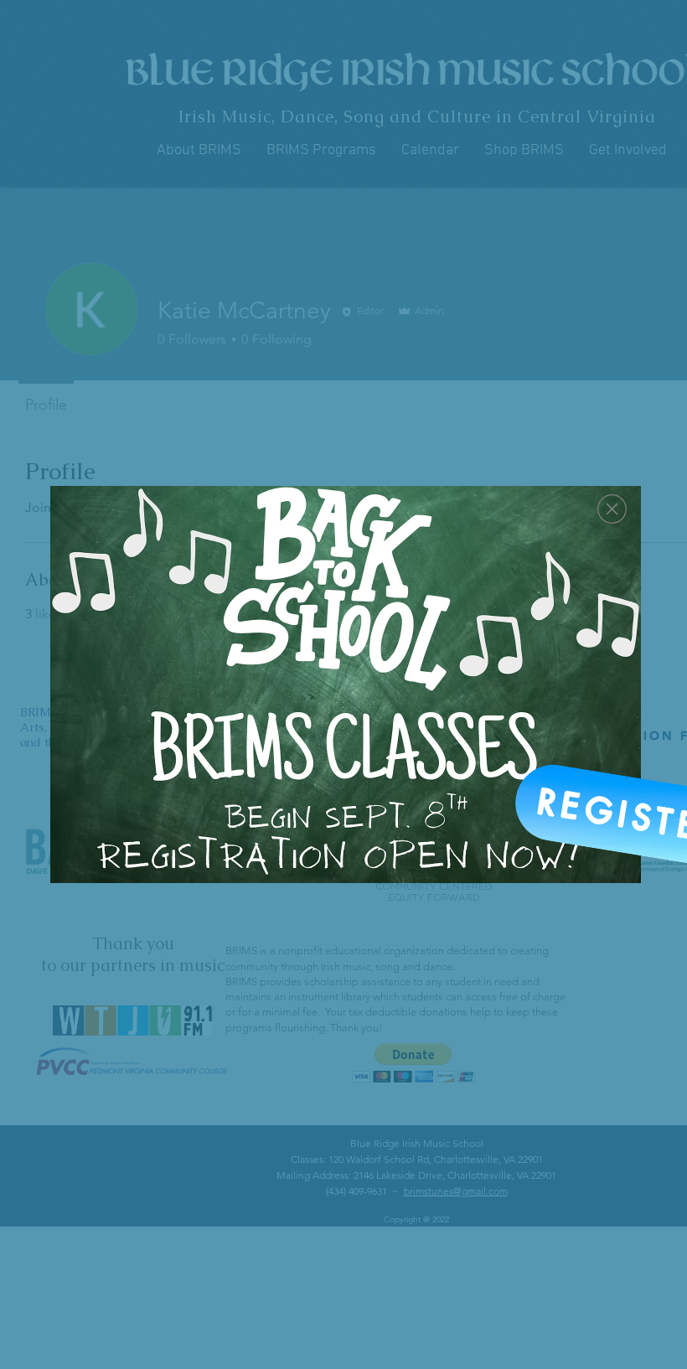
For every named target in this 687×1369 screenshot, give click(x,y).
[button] (612, 509)
